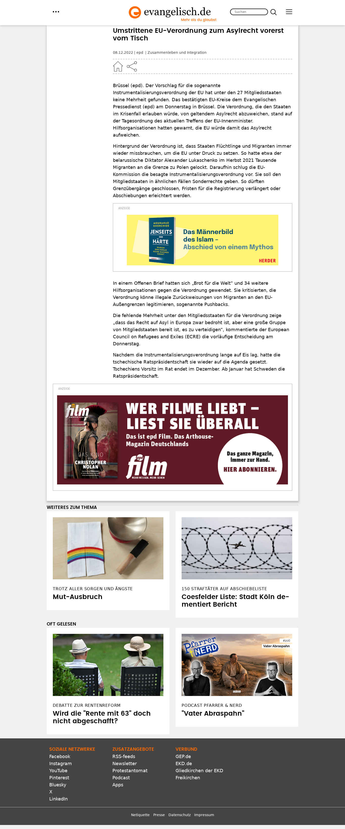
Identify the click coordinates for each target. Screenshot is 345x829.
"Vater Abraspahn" (213, 713)
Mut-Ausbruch (78, 597)
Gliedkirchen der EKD (199, 770)
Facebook (59, 756)
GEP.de (183, 756)
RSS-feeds (123, 756)
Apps (117, 784)
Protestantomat (129, 770)
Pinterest (59, 777)
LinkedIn (58, 798)
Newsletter (124, 763)
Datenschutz (179, 815)
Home (118, 66)
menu (56, 12)
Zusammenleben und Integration (177, 52)
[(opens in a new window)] (202, 240)
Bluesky (57, 784)
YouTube (58, 770)
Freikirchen (188, 777)
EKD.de (184, 763)
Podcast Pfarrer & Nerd (212, 705)
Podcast (121, 777)
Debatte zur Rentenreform (87, 705)
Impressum (204, 815)
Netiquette (140, 815)
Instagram (60, 763)
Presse (159, 815)
